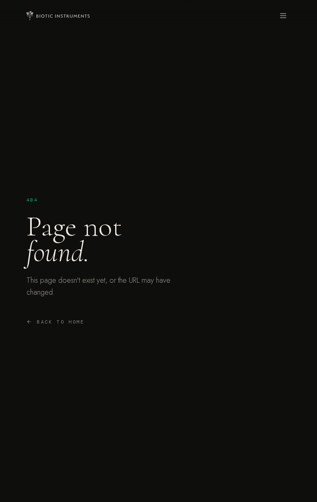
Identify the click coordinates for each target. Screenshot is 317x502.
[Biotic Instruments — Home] (58, 15)
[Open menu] (283, 15)
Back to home (61, 322)
